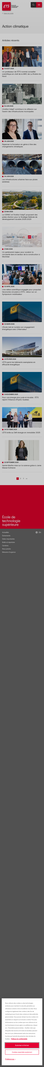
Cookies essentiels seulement (22, 1052)
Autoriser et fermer (22, 1045)
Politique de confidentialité (19, 1039)
